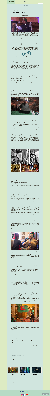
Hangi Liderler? (23, 374)
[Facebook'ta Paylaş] (11, 359)
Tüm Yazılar (9, 5)
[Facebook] (24, 395)
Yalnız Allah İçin (34, 374)
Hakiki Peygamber (11, 374)
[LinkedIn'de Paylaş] (15, 359)
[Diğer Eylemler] (38, 10)
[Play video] (25, 24)
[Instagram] (22, 395)
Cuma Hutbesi (14, 5)
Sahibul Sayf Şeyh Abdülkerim (25, 5)
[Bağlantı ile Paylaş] (17, 359)
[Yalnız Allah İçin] (37, 370)
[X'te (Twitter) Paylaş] (13, 359)
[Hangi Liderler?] (25, 370)
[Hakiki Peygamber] (13, 370)
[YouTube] (27, 395)
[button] (41, 5)
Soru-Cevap (18, 5)
